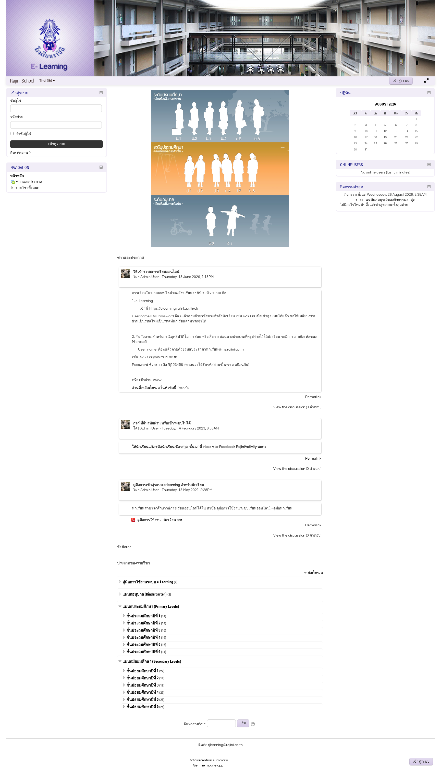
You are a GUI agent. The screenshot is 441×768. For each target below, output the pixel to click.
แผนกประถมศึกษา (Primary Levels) (150, 606)
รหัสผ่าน (16, 117)
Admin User (149, 277)
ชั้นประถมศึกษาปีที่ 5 (143, 644)
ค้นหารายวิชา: (195, 724)
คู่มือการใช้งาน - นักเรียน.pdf (159, 520)
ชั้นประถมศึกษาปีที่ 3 (143, 630)
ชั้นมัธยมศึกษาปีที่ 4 (142, 692)
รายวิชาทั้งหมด (27, 188)
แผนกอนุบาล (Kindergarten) (144, 594)
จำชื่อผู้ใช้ (23, 134)
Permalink (313, 397)
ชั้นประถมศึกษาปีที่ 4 (143, 637)
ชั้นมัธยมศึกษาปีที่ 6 (142, 706)
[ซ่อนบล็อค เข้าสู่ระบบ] (101, 92)
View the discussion (289, 407)
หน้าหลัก (17, 176)
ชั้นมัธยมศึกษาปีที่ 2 (142, 677)
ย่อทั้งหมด (315, 573)
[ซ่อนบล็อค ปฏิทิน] (429, 92)
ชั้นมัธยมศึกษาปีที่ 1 (142, 670)
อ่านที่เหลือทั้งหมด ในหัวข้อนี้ (154, 388)
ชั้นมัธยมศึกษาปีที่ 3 (142, 685)
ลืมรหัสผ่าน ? (20, 153)
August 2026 (385, 104)
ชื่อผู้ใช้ (15, 100)
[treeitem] (56, 176)
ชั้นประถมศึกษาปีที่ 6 (143, 651)
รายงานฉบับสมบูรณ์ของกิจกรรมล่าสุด (385, 200)
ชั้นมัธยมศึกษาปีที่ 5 (142, 699)
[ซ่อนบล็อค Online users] (429, 164)
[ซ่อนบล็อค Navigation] (101, 167)
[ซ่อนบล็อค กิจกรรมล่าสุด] (429, 186)
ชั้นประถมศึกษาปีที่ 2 (143, 622)
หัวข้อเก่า (124, 547)
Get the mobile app (208, 765)
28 (406, 143)
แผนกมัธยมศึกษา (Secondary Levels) (151, 661)
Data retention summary (208, 760)
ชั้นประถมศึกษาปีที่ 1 (143, 615)
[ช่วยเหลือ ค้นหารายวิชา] (253, 724)
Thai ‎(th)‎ (45, 81)
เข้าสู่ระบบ (401, 81)
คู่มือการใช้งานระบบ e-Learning (147, 581)
